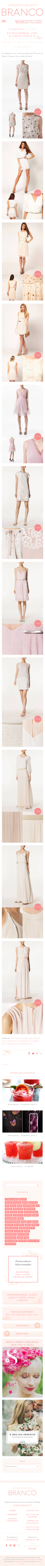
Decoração (8, 1209)
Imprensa (12, 1514)
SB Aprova (35, 1225)
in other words (18, 1215)
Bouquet (13, 1205)
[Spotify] (14, 1545)
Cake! (19, 1205)
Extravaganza (7, 42)
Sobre (12, 1511)
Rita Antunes (18, 1561)
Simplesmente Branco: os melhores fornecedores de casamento (22, 9)
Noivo (29, 1221)
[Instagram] (18, 1545)
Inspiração (21, 42)
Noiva (31, 42)
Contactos (32, 1511)
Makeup (20, 1218)
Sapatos (28, 1225)
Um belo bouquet (11, 1234)
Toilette (39, 42)
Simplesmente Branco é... (27, 1228)
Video (26, 1237)
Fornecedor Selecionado (31, 1212)
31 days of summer (12, 1199)
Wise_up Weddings (11, 1241)
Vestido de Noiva (24, 47)
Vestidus (20, 1237)
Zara (12, 1038)
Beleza (25, 1202)
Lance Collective (30, 1559)
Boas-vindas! (33, 1202)
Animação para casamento (13, 1202)
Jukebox (35, 1215)
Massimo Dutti (13, 1041)
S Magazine (9, 1231)
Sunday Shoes (18, 1231)
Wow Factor (22, 1241)
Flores (20, 1212)
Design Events (18, 1209)
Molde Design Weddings (12, 1221)
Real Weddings (19, 1225)
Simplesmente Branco (11, 1228)
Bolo (7, 1205)
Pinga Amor (9, 1225)
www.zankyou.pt (22, 1505)
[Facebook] (6, 1545)
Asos (17, 1038)
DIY (7, 1212)
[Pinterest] (10, 1545)
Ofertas (35, 1221)
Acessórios (23, 1199)
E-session (13, 1212)
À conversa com (10, 1244)
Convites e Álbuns (29, 1205)
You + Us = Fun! (33, 1241)
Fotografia (8, 1215)
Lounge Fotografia (11, 1218)
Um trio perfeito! (23, 1234)
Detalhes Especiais (29, 1209)
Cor (37, 1205)
